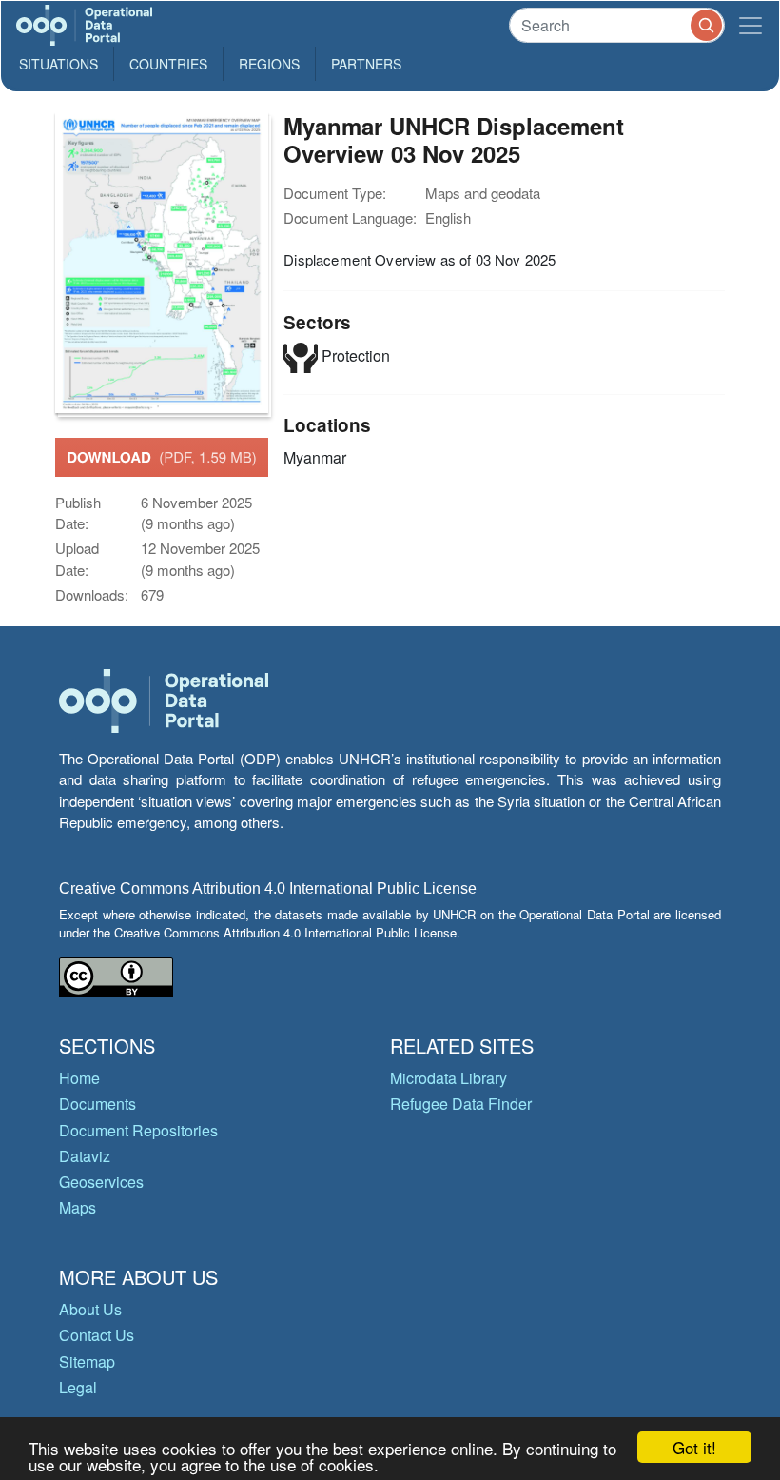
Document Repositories (138, 1130)
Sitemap (87, 1361)
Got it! (694, 1447)
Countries (168, 63)
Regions (269, 63)
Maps (77, 1207)
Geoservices (101, 1182)
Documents (97, 1104)
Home (79, 1078)
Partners (366, 63)
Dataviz (84, 1156)
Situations (58, 63)
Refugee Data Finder (461, 1104)
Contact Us (96, 1335)
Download (162, 456)
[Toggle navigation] (750, 25)
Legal (78, 1387)
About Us (90, 1309)
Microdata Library (448, 1078)
